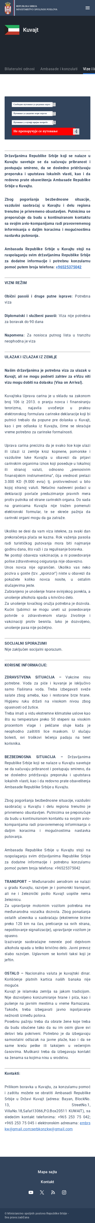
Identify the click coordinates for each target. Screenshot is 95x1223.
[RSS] (53, 1192)
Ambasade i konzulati (58, 69)
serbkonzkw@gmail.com (52, 1129)
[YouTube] (31, 1192)
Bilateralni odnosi (20, 69)
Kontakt (47, 1182)
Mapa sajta (47, 1172)
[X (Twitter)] (42, 1192)
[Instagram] (64, 1192)
